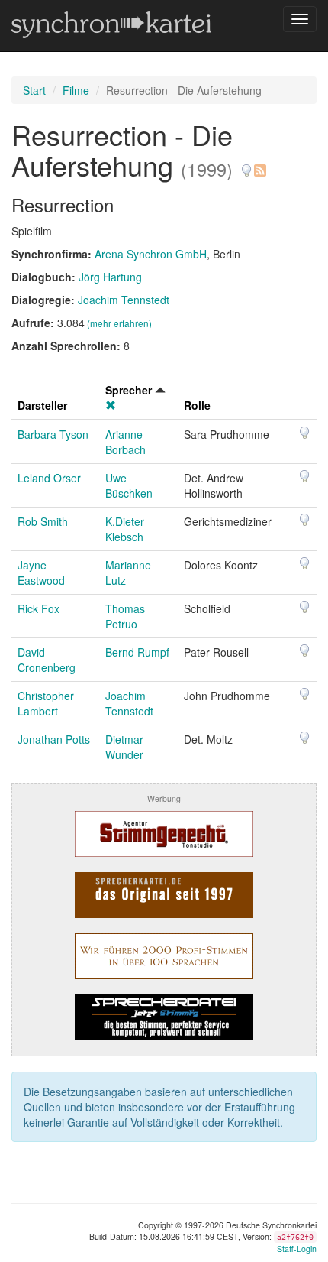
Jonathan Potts (54, 739)
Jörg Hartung (110, 276)
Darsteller (42, 405)
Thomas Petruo (125, 616)
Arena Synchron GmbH (151, 253)
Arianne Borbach (125, 442)
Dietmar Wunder (124, 747)
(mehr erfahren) (119, 322)
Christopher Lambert (46, 703)
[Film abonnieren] (259, 164)
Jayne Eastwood (41, 572)
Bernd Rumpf (137, 652)
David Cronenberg (47, 659)
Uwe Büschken (129, 485)
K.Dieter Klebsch (124, 529)
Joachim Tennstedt (123, 299)
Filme (76, 90)
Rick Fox (38, 608)
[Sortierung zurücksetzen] (110, 405)
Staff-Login (297, 1248)
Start (34, 90)
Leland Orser (49, 477)
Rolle (197, 405)
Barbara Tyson (53, 434)
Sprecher (128, 389)
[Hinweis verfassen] (246, 164)
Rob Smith (43, 521)
